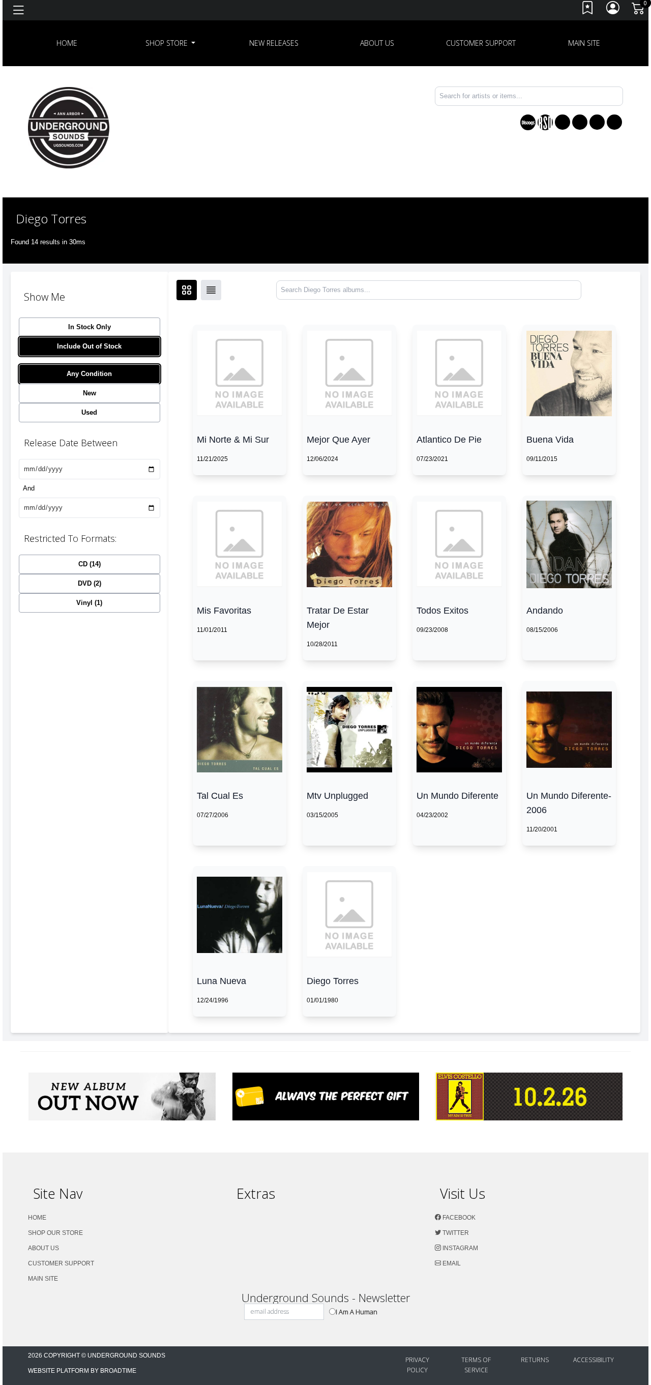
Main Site (584, 43)
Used (89, 412)
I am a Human (356, 1311)
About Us (377, 43)
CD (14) (89, 564)
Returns (535, 1359)
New (89, 393)
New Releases (274, 43)
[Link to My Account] (613, 10)
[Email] (614, 122)
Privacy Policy (417, 1364)
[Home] (68, 127)
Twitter (455, 1232)
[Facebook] (562, 122)
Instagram (459, 1248)
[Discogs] (528, 122)
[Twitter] (579, 122)
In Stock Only (89, 327)
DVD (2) (89, 583)
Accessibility (593, 1359)
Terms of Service (476, 1364)
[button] (170, 43)
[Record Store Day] (545, 122)
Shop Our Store (55, 1232)
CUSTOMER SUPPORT (481, 43)
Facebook (458, 1217)
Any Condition (89, 374)
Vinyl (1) (89, 603)
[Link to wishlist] (588, 10)
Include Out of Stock (89, 346)
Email (451, 1263)
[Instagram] (597, 122)
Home (37, 1217)
